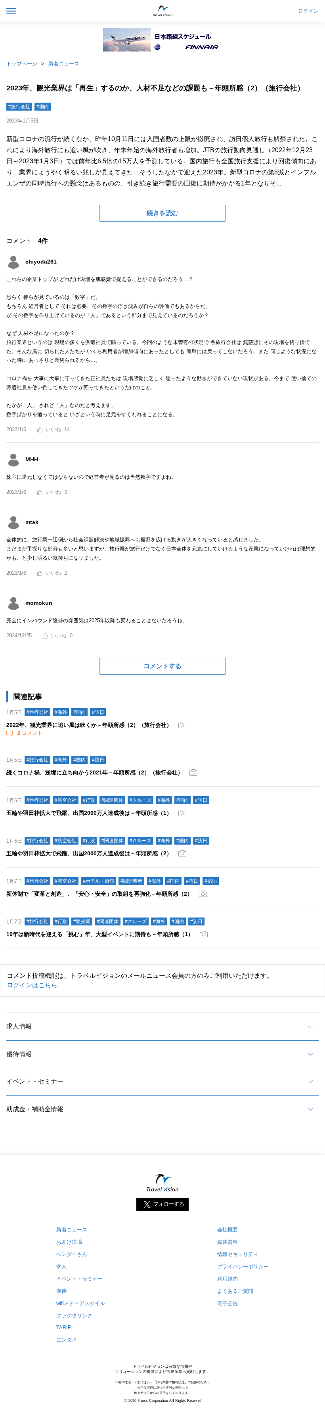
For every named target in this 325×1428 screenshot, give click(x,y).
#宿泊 (211, 881)
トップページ (21, 64)
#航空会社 (65, 800)
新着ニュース (63, 64)
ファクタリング (74, 1316)
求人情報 (19, 1026)
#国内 (42, 106)
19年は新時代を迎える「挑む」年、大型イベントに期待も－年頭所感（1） (99, 934)
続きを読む (162, 213)
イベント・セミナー (34, 1081)
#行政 (89, 800)
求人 (61, 1266)
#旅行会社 (19, 106)
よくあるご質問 (235, 1291)
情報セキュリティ (237, 1254)
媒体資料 (227, 1242)
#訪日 (98, 712)
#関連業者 (131, 881)
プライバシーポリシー (243, 1266)
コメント (29, 733)
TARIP (63, 1328)
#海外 (61, 712)
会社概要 (227, 1230)
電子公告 (227, 1303)
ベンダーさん (71, 1254)
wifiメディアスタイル (80, 1303)
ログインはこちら (32, 985)
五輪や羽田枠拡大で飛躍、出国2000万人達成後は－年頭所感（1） (89, 813)
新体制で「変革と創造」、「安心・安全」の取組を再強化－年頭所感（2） (99, 894)
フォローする (168, 1204)
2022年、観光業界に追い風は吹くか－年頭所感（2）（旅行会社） (89, 725)
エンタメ (66, 1340)
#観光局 (81, 921)
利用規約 (227, 1279)
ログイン (308, 11)
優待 (61, 1291)
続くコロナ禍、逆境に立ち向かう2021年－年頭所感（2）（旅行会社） (94, 772)
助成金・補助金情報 (34, 1109)
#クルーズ (140, 800)
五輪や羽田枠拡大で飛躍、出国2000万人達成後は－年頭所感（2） (89, 853)
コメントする (162, 666)
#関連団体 (112, 800)
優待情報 (19, 1054)
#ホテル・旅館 (98, 881)
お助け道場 (69, 1242)
